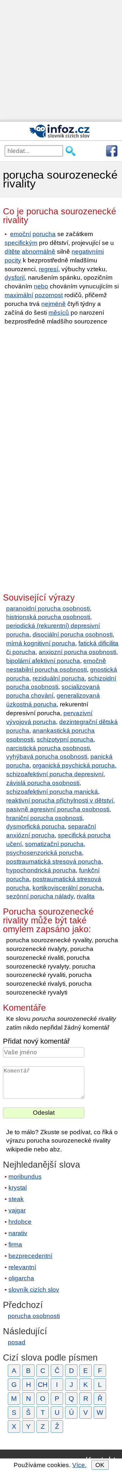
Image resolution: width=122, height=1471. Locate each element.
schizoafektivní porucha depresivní (54, 774)
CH (42, 1384)
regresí (48, 269)
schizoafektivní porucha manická (52, 791)
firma (15, 1244)
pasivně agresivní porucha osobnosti (57, 809)
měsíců (58, 312)
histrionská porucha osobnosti (48, 617)
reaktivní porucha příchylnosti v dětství (59, 800)
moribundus (25, 1176)
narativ (17, 1233)
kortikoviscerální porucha (67, 887)
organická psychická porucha (74, 765)
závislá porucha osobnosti (42, 783)
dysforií (15, 277)
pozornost (49, 295)
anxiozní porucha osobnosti (77, 652)
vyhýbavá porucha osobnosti (46, 756)
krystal (17, 1187)
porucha (44, 234)
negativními (88, 251)
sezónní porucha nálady (40, 896)
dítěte (12, 251)
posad (16, 1342)
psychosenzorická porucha (44, 852)
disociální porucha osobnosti (73, 634)
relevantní (22, 1267)
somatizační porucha (54, 844)
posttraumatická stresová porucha (53, 861)
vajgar (17, 1210)
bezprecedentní (30, 1255)
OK (99, 1465)
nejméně (53, 303)
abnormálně (38, 251)
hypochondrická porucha (41, 870)
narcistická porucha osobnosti (48, 748)
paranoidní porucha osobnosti (48, 608)
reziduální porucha (59, 678)
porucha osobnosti (34, 1315)
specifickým (21, 242)
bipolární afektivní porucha (43, 660)
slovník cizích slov (33, 1289)
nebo (41, 286)
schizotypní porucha (65, 739)
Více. (79, 1465)
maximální (19, 295)
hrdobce (20, 1221)
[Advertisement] (61, 61)
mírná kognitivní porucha (40, 643)
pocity (13, 260)
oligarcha (21, 1278)
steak (16, 1199)
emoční (20, 234)
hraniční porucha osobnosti (44, 818)
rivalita (86, 896)
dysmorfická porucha (35, 826)
